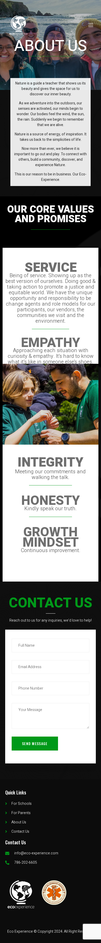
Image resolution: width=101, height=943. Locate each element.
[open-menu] (90, 25)
